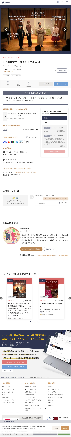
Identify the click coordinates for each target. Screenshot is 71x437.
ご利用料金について (30, 392)
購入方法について (33, 137)
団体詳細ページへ (51, 249)
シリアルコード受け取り (8, 402)
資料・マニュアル (30, 402)
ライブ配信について (30, 397)
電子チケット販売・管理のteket (8, 377)
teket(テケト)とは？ (30, 386)
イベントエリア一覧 (7, 392)
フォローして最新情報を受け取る (31, 249)
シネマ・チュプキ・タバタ (23, 434)
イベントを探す (6, 386)
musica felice (24, 228)
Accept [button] (65, 428)
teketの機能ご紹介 (30, 394)
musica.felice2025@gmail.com (25, 172)
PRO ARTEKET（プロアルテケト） (11, 400)
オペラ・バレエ (15, 57)
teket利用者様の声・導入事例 (33, 400)
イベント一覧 (21, 377)
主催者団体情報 (62, 70)
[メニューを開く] (67, 3)
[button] (30, 321)
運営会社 (50, 400)
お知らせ (50, 402)
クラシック (6, 57)
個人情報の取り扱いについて (56, 394)
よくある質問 (5, 397)
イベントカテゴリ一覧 (8, 389)
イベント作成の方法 (30, 389)
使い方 (3, 394)
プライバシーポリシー (54, 389)
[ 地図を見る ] (8, 71)
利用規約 (50, 386)
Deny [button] (56, 428)
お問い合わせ (51, 405)
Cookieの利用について (54, 392)
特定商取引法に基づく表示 (55, 397)
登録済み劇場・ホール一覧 (32, 405)
